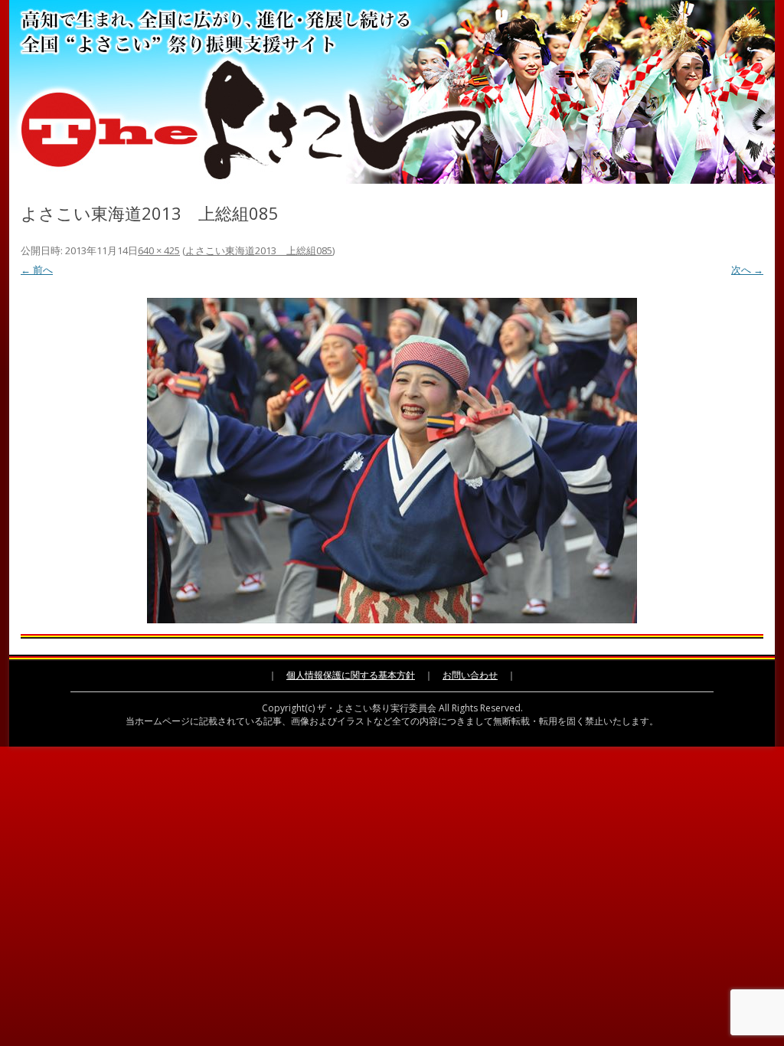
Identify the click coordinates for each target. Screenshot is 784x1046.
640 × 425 (159, 250)
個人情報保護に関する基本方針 (350, 675)
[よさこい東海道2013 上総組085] (392, 460)
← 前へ (37, 269)
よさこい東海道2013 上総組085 (258, 250)
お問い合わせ (470, 675)
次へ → (747, 269)
